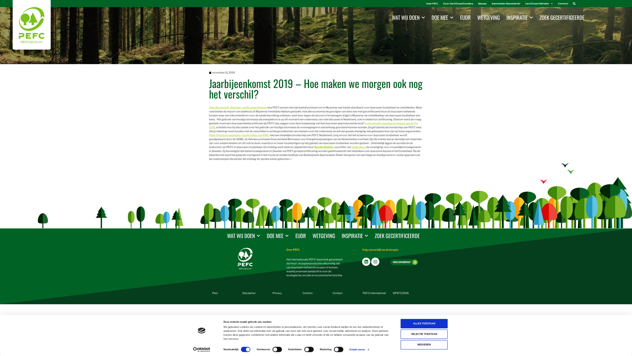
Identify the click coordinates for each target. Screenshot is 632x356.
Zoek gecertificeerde (562, 17)
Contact (563, 3)
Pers (215, 293)
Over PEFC (432, 3)
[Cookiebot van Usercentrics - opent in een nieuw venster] (201, 349)
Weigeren (424, 344)
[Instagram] (375, 262)
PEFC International (374, 293)
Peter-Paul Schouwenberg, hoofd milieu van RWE (239, 135)
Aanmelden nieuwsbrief (506, 3)
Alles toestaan (424, 323)
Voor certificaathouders (458, 3)
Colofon (308, 293)
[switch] (277, 349)
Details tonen (357, 349)
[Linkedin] (366, 262)
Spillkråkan (358, 147)
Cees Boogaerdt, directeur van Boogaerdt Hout (237, 107)
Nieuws (482, 3)
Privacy (277, 293)
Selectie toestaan (424, 334)
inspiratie (517, 17)
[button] (574, 3)
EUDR (465, 17)
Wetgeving (488, 17)
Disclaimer (249, 293)
